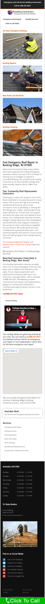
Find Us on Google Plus (15, 576)
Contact (5, 592)
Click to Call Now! (12, 23)
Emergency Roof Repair (12, 19)
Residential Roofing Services (14, 447)
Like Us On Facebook (14, 560)
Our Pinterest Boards (15, 573)
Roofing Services (31, 19)
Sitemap (25, 592)
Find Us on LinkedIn (14, 566)
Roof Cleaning (9, 443)
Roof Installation (10, 435)
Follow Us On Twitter (15, 563)
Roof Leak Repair (10, 439)
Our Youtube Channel (15, 570)
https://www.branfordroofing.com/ (13, 515)
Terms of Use (27, 590)
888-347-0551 (25, 6)
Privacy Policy (8, 590)
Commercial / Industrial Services (16, 451)
